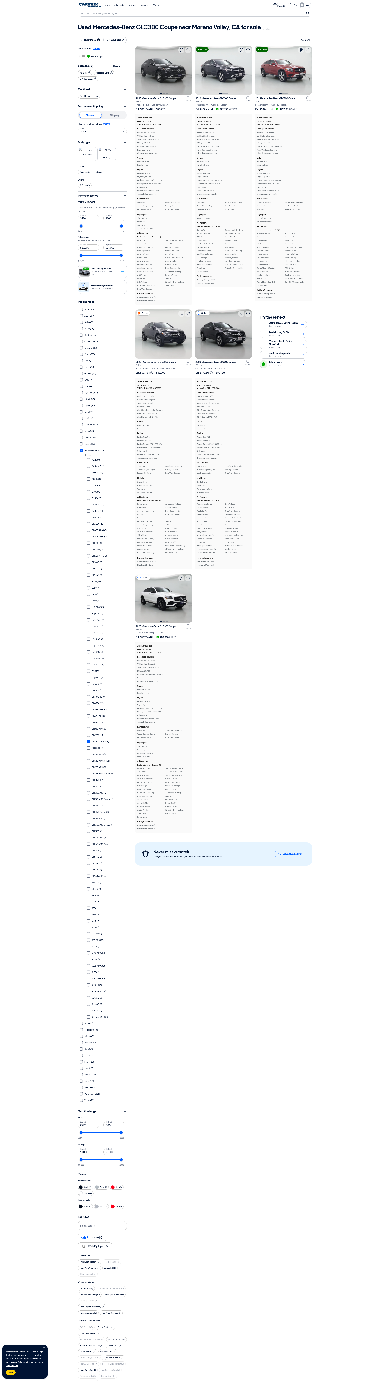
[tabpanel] (102, 128)
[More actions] (188, 109)
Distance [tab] (90, 115)
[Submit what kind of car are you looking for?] (307, 13)
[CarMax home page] (90, 5)
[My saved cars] (296, 5)
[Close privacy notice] (44, 1348)
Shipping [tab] (114, 115)
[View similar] (181, 50)
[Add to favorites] (188, 50)
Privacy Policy (16, 1362)
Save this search (293, 854)
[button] (85, 72)
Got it (11, 1372)
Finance (132, 5)
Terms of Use (12, 1365)
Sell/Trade (119, 5)
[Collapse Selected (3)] (125, 66)
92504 (106, 123)
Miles (82, 128)
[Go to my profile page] (305, 5)
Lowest (83, 215)
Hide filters (91, 39)
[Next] (188, 70)
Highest (109, 215)
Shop (107, 5)
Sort (307, 39)
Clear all (117, 66)
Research (144, 5)
